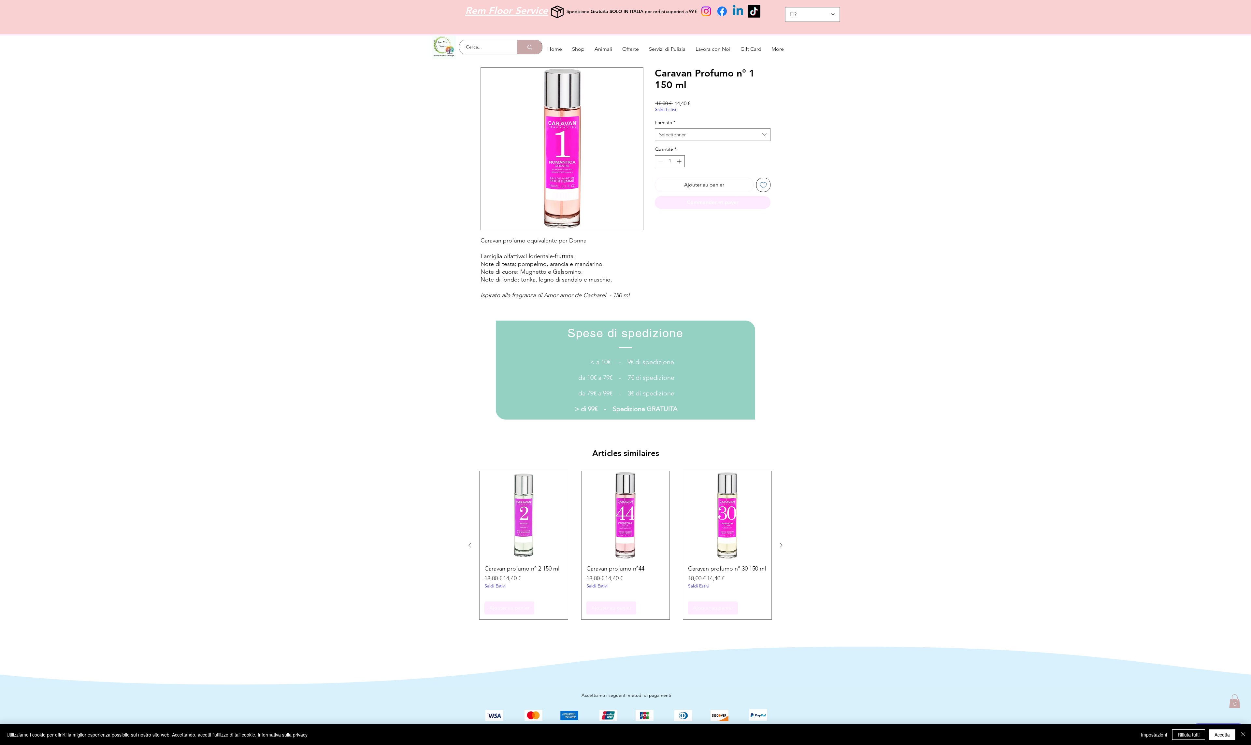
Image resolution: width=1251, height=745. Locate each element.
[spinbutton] (670, 161)
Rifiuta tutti (1189, 734)
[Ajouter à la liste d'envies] (763, 185)
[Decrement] (660, 161)
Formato (665, 122)
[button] (1235, 701)
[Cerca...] (529, 47)
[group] (625, 545)
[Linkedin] (738, 11)
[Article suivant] (781, 545)
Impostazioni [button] (1154, 734)
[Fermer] (1243, 734)
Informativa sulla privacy (283, 734)
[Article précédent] (470, 545)
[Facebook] (722, 11)
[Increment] (680, 161)
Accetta (1222, 734)
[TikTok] (754, 11)
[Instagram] (706, 11)
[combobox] (712, 134)
